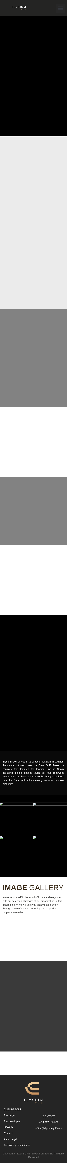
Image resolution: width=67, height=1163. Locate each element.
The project (10, 1115)
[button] (60, 8)
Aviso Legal (10, 1139)
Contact (8, 1133)
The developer (12, 1121)
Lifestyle (8, 1127)
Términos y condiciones (17, 1145)
